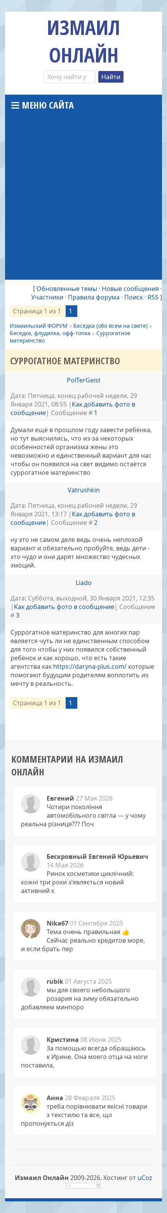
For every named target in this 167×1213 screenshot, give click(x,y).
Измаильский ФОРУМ (39, 325)
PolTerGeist (84, 380)
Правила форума (94, 297)
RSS (153, 297)
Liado (84, 582)
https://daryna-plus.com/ (90, 666)
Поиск (133, 297)
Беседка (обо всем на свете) (110, 325)
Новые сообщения (130, 288)
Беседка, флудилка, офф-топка (50, 333)
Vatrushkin (84, 490)
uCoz (144, 1177)
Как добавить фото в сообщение (64, 606)
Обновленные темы (67, 288)
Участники (47, 297)
